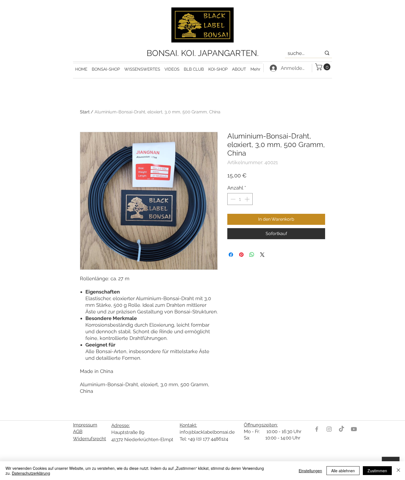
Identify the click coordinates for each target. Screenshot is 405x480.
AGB (77, 431)
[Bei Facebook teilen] (231, 254)
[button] (142, 67)
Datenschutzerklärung (31, 473)
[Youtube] (353, 429)
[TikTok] (341, 429)
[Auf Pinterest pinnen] (241, 254)
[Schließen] (398, 471)
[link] (323, 66)
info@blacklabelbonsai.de (207, 432)
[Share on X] (262, 254)
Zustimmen (377, 470)
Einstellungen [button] (310, 470)
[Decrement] (232, 199)
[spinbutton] (240, 199)
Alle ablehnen (343, 470)
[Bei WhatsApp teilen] (252, 254)
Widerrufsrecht (89, 438)
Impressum (85, 425)
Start (85, 111)
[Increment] (247, 199)
